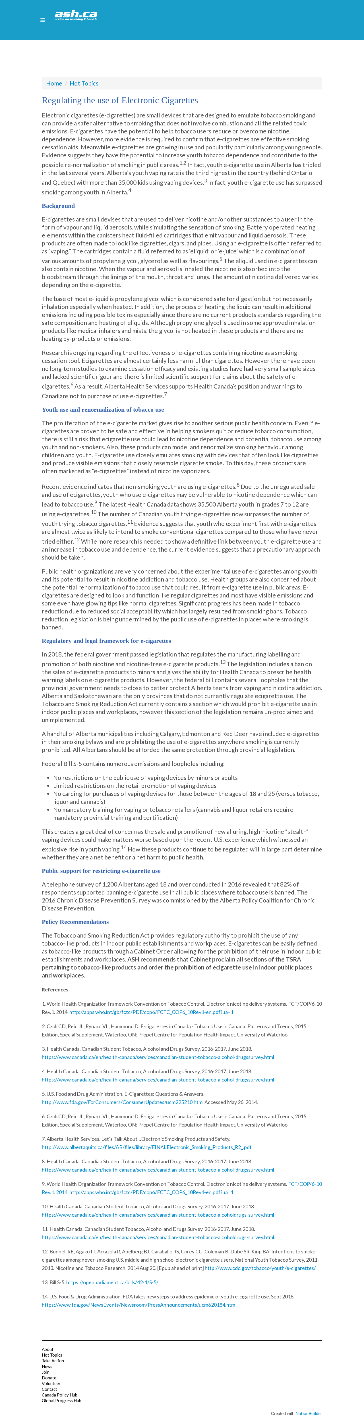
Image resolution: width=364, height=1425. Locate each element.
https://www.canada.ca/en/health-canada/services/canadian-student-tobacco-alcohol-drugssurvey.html (158, 1057)
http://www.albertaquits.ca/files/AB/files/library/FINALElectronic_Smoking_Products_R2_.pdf (147, 1147)
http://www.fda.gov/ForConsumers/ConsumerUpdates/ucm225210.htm (122, 1102)
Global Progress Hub (61, 1400)
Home (54, 83)
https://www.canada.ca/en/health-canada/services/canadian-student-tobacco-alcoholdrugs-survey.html (158, 1214)
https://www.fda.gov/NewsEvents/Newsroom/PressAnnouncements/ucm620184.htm (138, 1305)
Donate (49, 1377)
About (47, 1349)
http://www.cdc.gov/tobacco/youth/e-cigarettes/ (260, 1268)
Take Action (53, 1360)
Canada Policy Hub (59, 1394)
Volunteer (51, 1383)
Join (45, 1372)
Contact (49, 1389)
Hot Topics (84, 83)
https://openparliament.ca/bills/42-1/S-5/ (112, 1282)
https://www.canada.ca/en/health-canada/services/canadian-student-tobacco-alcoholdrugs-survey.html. (158, 1237)
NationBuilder (308, 1413)
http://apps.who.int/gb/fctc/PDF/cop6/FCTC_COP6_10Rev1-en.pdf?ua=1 (151, 1012)
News (47, 1366)
